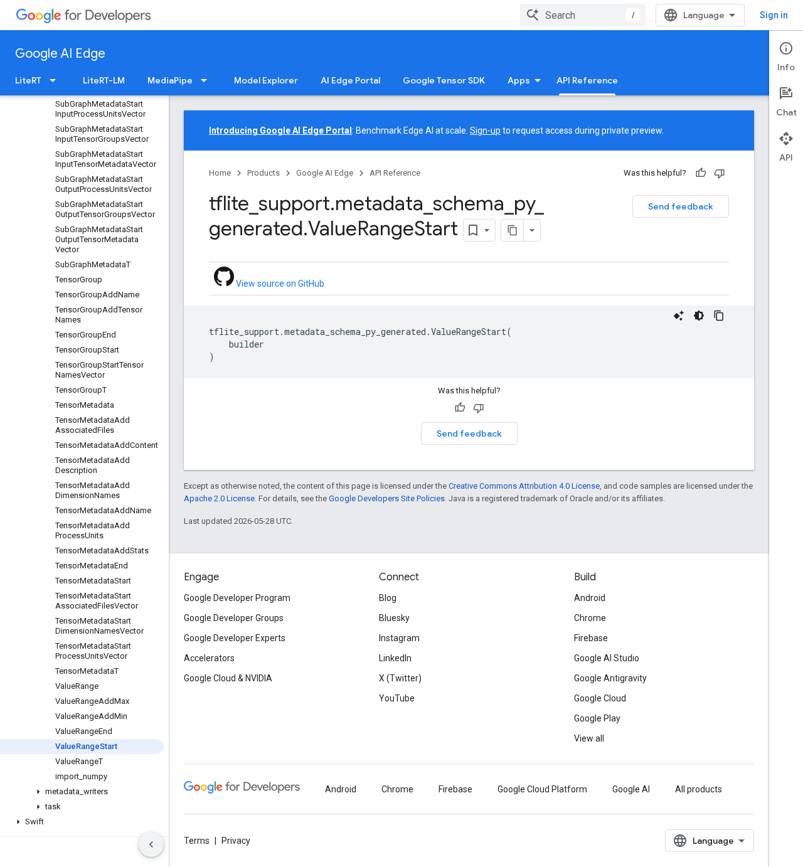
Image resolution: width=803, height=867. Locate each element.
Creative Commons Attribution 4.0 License (524, 486)
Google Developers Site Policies (387, 498)
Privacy (235, 841)
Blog (387, 598)
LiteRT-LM (104, 80)
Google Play (597, 718)
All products (698, 789)
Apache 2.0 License (219, 498)
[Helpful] (700, 173)
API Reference (587, 80)
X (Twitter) (400, 678)
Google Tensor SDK (444, 80)
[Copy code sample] (719, 316)
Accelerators (209, 658)
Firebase (591, 638)
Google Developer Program (237, 598)
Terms (197, 841)
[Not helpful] (719, 173)
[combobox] (583, 15)
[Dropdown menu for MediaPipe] (208, 80)
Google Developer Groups (234, 618)
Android (589, 598)
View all (589, 738)
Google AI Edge (60, 53)
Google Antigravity (610, 678)
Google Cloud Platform (542, 789)
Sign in (774, 15)
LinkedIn (395, 658)
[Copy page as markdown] (512, 230)
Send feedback (680, 206)
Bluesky (394, 618)
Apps (519, 80)
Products (263, 173)
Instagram (399, 638)
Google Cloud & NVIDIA (228, 678)
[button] (82, 791)
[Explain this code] (679, 316)
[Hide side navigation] (151, 844)
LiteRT (28, 80)
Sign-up (485, 130)
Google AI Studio (606, 658)
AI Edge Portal (350, 80)
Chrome (590, 618)
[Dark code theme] (699, 316)
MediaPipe (170, 80)
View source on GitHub (279, 284)
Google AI (631, 789)
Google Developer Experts (234, 638)
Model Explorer (266, 80)
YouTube (397, 698)
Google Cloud (600, 698)
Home (220, 173)
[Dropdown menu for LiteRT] (56, 80)
